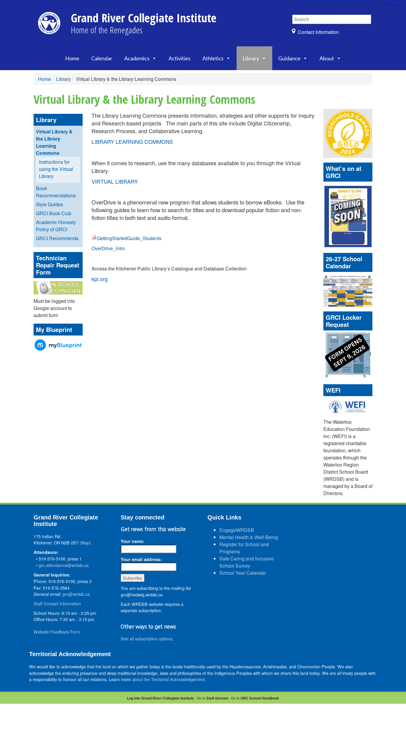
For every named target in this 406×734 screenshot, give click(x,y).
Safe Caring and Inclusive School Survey (246, 562)
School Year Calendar (242, 572)
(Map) (85, 542)
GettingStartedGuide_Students (129, 238)
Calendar (101, 58)
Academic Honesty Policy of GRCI (56, 226)
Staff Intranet (217, 698)
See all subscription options (146, 638)
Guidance (289, 58)
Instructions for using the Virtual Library (56, 168)
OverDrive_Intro (108, 248)
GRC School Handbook (259, 698)
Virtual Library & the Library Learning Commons (54, 142)
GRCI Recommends (57, 238)
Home (72, 58)
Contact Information (318, 32)
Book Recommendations (56, 192)
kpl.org (100, 279)
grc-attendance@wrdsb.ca (64, 565)
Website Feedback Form (57, 632)
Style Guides (49, 204)
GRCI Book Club (53, 213)
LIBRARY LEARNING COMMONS (132, 141)
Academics (137, 58)
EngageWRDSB (236, 530)
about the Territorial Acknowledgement (168, 679)
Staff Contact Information (57, 603)
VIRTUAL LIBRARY (115, 181)
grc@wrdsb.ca (76, 594)
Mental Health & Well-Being (248, 537)
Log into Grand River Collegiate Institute (160, 698)
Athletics (213, 58)
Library (251, 58)
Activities (180, 58)
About (327, 58)
